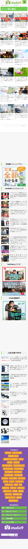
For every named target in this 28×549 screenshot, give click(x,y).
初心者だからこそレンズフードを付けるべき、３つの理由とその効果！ (18, 393)
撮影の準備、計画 (17, 494)
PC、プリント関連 (17, 452)
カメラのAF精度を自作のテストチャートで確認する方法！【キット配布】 (18, 411)
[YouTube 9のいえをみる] (14, 295)
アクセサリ (16, 462)
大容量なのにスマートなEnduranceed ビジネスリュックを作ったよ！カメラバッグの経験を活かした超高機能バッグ (18, 222)
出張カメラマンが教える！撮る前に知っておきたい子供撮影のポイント (7, 116)
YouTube (10, 462)
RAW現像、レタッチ (13, 456)
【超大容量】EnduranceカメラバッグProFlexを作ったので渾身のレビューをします (18, 212)
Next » (24, 125)
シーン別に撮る (18, 475)
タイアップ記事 (12, 478)
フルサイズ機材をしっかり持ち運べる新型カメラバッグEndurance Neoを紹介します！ (18, 204)
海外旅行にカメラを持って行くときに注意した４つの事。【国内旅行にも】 (18, 437)
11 (19, 125)
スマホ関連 (4, 478)
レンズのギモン (19, 481)
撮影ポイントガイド (10, 497)
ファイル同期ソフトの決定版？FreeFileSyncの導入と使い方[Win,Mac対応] (18, 358)
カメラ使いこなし (9, 475)
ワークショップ (8, 484)
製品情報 (19, 497)
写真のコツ (13, 487)
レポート (12, 481)
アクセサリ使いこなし (19, 465)
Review (21, 459)
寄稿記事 (21, 491)
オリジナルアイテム (8, 468)
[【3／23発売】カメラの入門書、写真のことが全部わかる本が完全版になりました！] (14, 185)
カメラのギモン (8, 472)
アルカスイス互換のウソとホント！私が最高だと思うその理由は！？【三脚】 (18, 429)
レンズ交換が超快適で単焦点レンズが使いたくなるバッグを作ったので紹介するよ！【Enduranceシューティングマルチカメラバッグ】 (18, 240)
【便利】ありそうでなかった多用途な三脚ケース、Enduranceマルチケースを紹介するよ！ (18, 248)
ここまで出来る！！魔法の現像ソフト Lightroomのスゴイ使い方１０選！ (18, 385)
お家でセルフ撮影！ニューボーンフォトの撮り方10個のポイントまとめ (7, 97)
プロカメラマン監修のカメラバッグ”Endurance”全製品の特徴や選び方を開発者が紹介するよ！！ (18, 195)
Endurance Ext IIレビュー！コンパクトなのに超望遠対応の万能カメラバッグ (18, 229)
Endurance (8, 452)
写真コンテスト (7, 491)
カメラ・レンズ (17, 472)
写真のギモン (6, 487)
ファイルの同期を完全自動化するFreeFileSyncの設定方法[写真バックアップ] (18, 402)
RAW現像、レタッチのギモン (10, 459)
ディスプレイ (21, 478)
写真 (20, 484)
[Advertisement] (14, 147)
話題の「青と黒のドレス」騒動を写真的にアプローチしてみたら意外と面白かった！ (18, 367)
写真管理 (15, 491)
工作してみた (8, 494)
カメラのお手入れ (19, 468)
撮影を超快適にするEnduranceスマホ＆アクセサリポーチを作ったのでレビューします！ (18, 257)
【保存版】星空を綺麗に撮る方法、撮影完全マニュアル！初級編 (18, 376)
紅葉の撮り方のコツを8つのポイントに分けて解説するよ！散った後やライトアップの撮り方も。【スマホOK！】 (21, 44)
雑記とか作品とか (13, 500)
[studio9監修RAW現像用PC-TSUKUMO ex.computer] (14, 319)
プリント (6, 481)
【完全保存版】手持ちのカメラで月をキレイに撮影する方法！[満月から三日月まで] (18, 420)
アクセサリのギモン (7, 465)
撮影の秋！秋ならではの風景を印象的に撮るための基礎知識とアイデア (21, 61)
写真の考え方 (21, 487)
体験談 (15, 484)
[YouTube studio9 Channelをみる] (14, 280)
